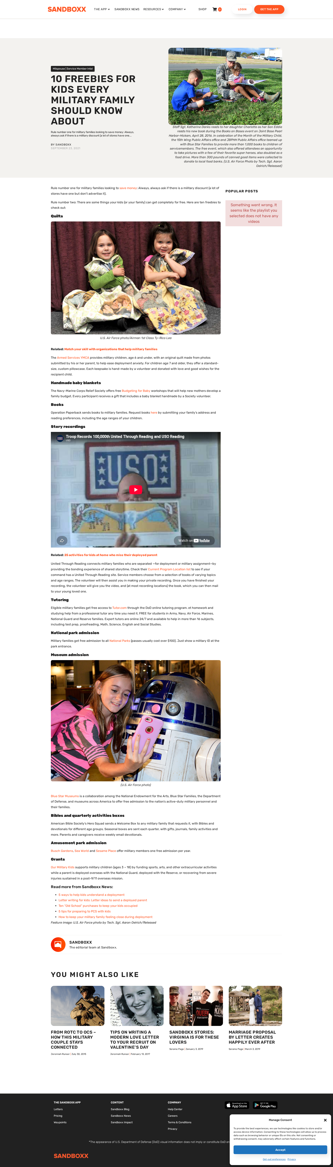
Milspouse (59, 68)
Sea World (82, 851)
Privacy (292, 1159)
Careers (172, 1115)
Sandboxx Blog (120, 1109)
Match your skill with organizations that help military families (110, 349)
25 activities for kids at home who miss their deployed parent (110, 555)
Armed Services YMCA (73, 357)
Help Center (175, 1109)
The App (100, 9)
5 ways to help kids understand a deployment (91, 895)
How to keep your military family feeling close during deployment (105, 917)
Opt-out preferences (274, 1159)
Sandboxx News (127, 9)
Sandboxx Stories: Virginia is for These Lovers (194, 1037)
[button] (325, 1120)
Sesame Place (106, 851)
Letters (58, 1109)
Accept (280, 1150)
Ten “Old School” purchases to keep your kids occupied (98, 906)
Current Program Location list (169, 569)
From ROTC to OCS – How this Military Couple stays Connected (73, 1040)
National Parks (119, 641)
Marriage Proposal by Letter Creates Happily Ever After (252, 1037)
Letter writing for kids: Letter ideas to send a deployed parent (103, 900)
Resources (152, 9)
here (154, 412)
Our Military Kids (62, 867)
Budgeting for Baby (136, 391)
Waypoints (60, 1122)
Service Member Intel (80, 68)
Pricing (58, 1115)
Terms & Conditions (179, 1122)
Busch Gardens (62, 851)
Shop (202, 9)
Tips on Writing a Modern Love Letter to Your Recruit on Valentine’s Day (134, 1040)
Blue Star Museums (65, 796)
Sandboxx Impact (122, 1122)
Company (176, 9)
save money (128, 188)
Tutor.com (119, 608)
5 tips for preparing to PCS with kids (85, 911)
